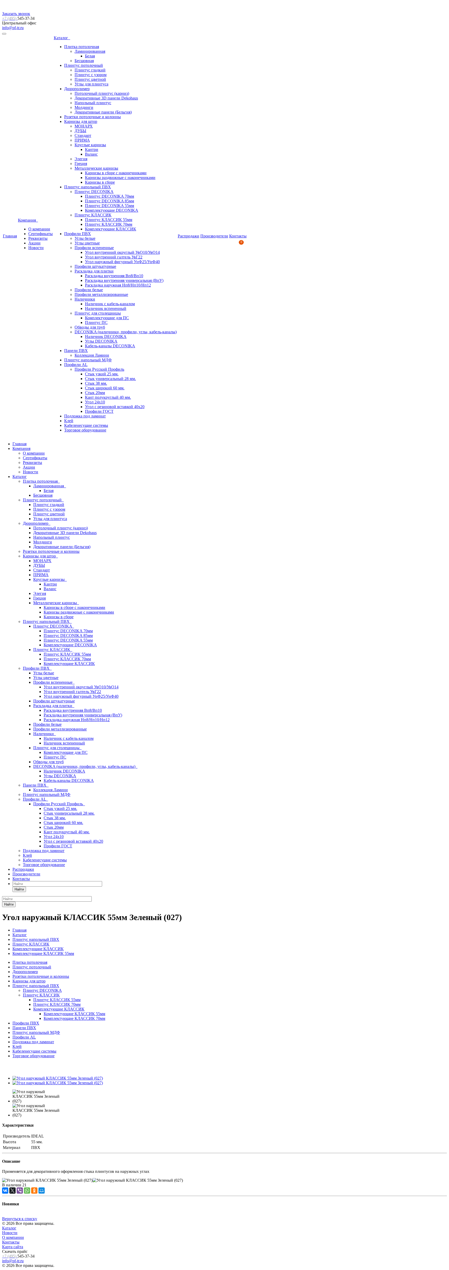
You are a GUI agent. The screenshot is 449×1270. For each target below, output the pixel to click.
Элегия (81, 159)
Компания (28, 220)
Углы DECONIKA (101, 341)
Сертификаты (40, 233)
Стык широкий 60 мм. (104, 388)
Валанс (91, 154)
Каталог (62, 38)
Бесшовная (84, 60)
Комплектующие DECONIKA (111, 210)
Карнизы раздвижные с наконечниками (120, 177)
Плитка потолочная (81, 46)
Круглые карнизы (90, 145)
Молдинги (84, 107)
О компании (39, 229)
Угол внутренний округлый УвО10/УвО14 (122, 252)
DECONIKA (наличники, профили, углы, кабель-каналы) (126, 332)
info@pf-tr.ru (13, 27)
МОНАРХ (84, 126)
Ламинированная (90, 51)
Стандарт (83, 135)
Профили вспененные (94, 247)
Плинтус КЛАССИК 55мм (108, 219)
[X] (12, 1190)
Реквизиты (38, 238)
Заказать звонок (16, 13)
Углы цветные (87, 243)
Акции (34, 243)
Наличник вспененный (105, 308)
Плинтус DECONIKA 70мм (109, 196)
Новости (36, 247)
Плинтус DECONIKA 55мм (109, 205)
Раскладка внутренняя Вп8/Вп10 (114, 276)
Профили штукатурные (95, 266)
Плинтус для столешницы (98, 313)
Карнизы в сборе (100, 182)
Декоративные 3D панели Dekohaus (106, 98)
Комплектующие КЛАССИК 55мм (74, 1014)
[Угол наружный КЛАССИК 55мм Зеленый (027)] (57, 1078)
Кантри (91, 149)
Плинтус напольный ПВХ (87, 187)
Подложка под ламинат (85, 416)
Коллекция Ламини (92, 355)
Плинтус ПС (96, 322)
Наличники (85, 299)
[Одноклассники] (34, 1190)
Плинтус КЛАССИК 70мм (108, 224)
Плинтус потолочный (83, 65)
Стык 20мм (95, 392)
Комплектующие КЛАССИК (110, 229)
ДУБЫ (80, 131)
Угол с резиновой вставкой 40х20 (114, 406)
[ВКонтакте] (5, 1190)
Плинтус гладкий (90, 70)
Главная (10, 236)
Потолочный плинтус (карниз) (102, 93)
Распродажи (188, 236)
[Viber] (20, 1190)
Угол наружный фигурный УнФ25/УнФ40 (122, 262)
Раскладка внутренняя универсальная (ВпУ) (124, 280)
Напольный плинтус (93, 103)
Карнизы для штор (80, 121)
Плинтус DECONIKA (94, 191)
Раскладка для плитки (94, 271)
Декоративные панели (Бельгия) (103, 112)
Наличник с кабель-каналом (110, 304)
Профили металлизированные (101, 294)
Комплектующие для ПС (107, 318)
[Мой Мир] (41, 1190)
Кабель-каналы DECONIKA (110, 346)
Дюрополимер (77, 89)
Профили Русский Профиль (99, 369)
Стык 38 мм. (96, 383)
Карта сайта (12, 1247)
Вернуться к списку (19, 1218)
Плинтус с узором (91, 74)
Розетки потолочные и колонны (92, 117)
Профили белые (89, 290)
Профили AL (76, 364)
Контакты (238, 236)
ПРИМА (82, 140)
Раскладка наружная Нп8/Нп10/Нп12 (118, 285)
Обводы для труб (90, 327)
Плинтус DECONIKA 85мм (109, 201)
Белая (90, 56)
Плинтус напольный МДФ (88, 360)
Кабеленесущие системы (86, 425)
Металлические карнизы (96, 168)
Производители (214, 236)
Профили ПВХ (77, 233)
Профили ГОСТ (99, 411)
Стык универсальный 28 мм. (110, 378)
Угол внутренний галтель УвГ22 (113, 257)
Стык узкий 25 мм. (101, 374)
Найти (19, 889)
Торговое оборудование (85, 430)
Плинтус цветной (90, 79)
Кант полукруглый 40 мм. (108, 397)
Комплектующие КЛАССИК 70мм (74, 1018)
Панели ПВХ (76, 350)
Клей (68, 420)
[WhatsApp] (27, 1190)
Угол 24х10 (95, 402)
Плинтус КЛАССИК (93, 215)
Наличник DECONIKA (106, 336)
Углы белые (85, 238)
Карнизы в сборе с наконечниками (116, 173)
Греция (81, 163)
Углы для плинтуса (91, 84)
